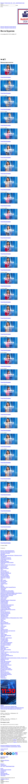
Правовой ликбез (4, 601)
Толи (2, 578)
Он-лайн (2, 650)
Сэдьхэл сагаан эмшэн (5, 608)
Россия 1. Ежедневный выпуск (7, 550)
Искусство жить (4, 631)
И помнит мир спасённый (6, 669)
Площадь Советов (5, 614)
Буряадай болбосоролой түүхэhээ (8, 609)
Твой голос (3, 621)
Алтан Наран (3, 626)
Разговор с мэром (4, 574)
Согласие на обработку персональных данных (11, 746)
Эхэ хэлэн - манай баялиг (6, 637)
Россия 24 (7, 26)
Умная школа (3, 677)
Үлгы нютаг (3, 582)
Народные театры (4, 647)
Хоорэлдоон (3, 598)
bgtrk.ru (14, 739)
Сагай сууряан (4, 597)
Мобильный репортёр (5, 623)
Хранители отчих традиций (7, 595)
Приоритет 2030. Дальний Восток (8, 587)
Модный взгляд (4, 666)
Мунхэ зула (3, 610)
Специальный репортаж (6, 558)
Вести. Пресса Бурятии (6, 649)
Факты (2, 628)
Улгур (2, 569)
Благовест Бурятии (5, 571)
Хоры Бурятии (4, 675)
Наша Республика (4, 596)
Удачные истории (4, 667)
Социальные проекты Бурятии (7, 591)
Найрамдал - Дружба (5, 577)
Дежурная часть (4, 616)
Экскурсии (19, 708)
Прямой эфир (17, 2)
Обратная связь (4, 708)
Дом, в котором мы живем (6, 642)
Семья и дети (3, 653)
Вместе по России (5, 568)
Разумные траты (4, 639)
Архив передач (12, 26)
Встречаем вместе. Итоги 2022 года (8, 594)
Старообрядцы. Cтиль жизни (7, 590)
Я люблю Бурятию (5, 654)
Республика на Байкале (6, 643)
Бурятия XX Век (4, 629)
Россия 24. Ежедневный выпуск (8, 551)
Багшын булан (4, 567)
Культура (2, 627)
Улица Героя (3, 588)
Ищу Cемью (3, 580)
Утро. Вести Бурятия (6, 77)
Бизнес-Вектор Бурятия (6, 661)
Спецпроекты (4, 556)
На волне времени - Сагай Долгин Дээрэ (10, 651)
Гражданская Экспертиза (6, 674)
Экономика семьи (4, 615)
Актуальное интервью (5, 644)
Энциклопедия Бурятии (6, 606)
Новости (2, 2)
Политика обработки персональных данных (10, 745)
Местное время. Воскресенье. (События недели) (11, 555)
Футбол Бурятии (4, 602)
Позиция (2, 646)
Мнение (2, 586)
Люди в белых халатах (5, 673)
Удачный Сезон (4, 583)
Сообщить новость (5, 778)
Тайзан (2, 620)
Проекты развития (5, 663)
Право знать (3, 648)
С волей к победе (4, 640)
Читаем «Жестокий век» (6, 635)
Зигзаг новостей (4, 641)
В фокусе (3, 633)
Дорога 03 (3, 563)
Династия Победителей (6, 573)
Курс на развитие (4, 622)
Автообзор (3, 589)
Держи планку (4, 634)
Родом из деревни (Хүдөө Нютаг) (8, 564)
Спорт (2, 624)
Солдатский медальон (5, 613)
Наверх (2, 705)
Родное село (3, 656)
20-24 (2, 584)
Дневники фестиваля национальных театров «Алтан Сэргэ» (14, 657)
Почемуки (3, 660)
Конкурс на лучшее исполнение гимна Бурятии (11, 593)
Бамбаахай (3, 636)
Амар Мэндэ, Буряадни (6, 557)
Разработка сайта (4, 756)
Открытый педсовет (5, 662)
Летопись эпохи (4, 566)
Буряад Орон (3, 560)
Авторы (2, 750)
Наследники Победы (5, 576)
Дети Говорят (4, 570)
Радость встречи (4, 603)
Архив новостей (4, 748)
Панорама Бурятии (5, 561)
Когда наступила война (6, 668)
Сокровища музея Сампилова (7, 604)
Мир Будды (3, 670)
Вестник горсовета (5, 671)
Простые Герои (4, 581)
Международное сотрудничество (8, 630)
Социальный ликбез (5, 607)
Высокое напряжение (5, 611)
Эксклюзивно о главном (6, 664)
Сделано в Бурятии (5, 575)
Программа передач (12, 708)
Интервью (3, 554)
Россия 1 (2, 26)
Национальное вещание (8, 707)
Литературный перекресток (7, 655)
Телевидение (7, 2)
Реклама (22, 707)
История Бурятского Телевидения (8, 600)
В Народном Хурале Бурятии (7, 562)
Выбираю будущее (5, 659)
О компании (17, 707)
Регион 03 (3, 676)
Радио (2, 707)
